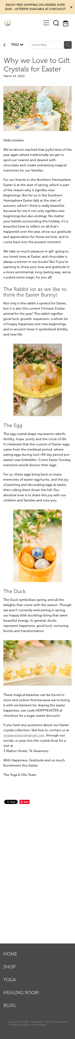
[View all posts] (4, 45)
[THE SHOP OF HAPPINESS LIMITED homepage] (22, 23)
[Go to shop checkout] (66, 23)
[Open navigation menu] (46, 23)
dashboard (37, 1021)
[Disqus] (37, 869)
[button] (56, 23)
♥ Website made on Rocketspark (27, 1024)
